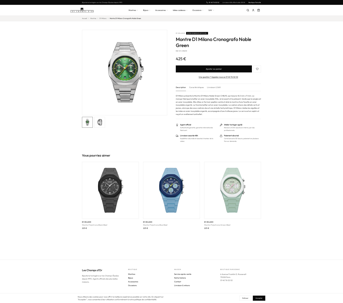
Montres (132, 10)
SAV (210, 10)
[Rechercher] (247, 10)
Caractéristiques (196, 87)
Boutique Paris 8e (255, 2)
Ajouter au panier (214, 69)
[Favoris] (257, 68)
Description (181, 87)
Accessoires (160, 10)
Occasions (196, 10)
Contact (177, 281)
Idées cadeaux (179, 10)
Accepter (259, 298)
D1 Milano (103, 18)
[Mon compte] (253, 10)
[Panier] (258, 10)
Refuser (245, 298)
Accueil (84, 18)
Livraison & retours (182, 285)
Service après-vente (182, 274)
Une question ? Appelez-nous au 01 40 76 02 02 (218, 77)
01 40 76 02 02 (214, 2)
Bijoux (145, 10)
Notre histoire (180, 278)
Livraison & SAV (214, 87)
